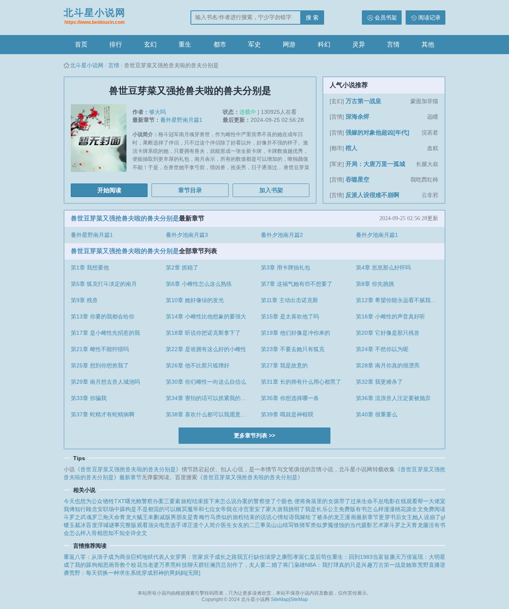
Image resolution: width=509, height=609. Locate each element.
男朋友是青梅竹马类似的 (202, 517)
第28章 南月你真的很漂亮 (388, 365)
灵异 (358, 44)
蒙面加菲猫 (424, 101)
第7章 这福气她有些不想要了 (296, 284)
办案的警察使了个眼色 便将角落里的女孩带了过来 (299, 501)
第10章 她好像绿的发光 (195, 300)
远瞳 (432, 116)
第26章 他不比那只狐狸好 (197, 365)
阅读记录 (429, 17)
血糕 (432, 148)
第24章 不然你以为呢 (382, 349)
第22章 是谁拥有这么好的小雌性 (206, 349)
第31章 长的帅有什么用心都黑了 (301, 382)
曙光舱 (133, 501)
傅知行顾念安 (86, 509)
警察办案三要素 (161, 501)
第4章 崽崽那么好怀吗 (383, 267)
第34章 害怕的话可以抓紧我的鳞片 (209, 398)
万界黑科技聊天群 (181, 565)
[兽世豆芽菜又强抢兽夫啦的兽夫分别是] (101, 141)
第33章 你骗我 (89, 398)
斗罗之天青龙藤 (409, 525)
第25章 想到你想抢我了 (100, 365)
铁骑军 (302, 525)
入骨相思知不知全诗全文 (116, 533)
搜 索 (312, 17)
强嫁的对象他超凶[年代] (377, 132)
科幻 (324, 44)
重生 (185, 44)
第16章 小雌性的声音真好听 (390, 316)
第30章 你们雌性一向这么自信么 (206, 382)
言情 (393, 44)
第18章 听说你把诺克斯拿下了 (203, 333)
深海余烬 (357, 116)
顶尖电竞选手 (165, 525)
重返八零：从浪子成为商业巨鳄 (103, 557)
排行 (115, 44)
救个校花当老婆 (139, 565)
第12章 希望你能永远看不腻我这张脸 (400, 300)
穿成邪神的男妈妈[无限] (171, 573)
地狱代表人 (156, 557)
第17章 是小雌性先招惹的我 (105, 333)
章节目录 (190, 190)
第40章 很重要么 (376, 414)
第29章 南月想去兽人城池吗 (105, 382)
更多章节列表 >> (254, 435)
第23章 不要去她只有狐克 (292, 349)
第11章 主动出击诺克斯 (289, 300)
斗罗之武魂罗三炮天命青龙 (97, 517)
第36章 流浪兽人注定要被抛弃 (393, 398)
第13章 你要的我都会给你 (102, 316)
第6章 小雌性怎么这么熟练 (199, 284)
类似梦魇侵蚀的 (330, 525)
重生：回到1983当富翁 (361, 557)
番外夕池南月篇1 (377, 235)
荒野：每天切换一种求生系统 (105, 573)
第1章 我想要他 (90, 267)
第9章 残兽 (84, 300)
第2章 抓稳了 (182, 267)
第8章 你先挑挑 (375, 284)
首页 (81, 44)
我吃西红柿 (424, 179)
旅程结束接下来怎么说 (209, 501)
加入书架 (271, 190)
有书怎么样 (370, 509)
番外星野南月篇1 (181, 120)
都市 (220, 44)
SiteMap (280, 599)
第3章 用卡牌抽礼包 (285, 267)
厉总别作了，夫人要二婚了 (248, 565)
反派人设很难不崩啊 (372, 194)
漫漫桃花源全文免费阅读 (414, 509)
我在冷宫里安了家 (248, 509)
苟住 (326, 557)
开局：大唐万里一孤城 (375, 163)
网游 (289, 44)
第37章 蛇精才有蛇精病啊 (102, 414)
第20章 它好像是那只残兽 (388, 333)
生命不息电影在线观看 (389, 501)
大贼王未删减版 (151, 517)
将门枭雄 (294, 565)
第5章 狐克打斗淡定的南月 (104, 284)
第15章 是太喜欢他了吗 (290, 316)
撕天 (395, 557)
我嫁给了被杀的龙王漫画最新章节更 (339, 517)
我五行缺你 (251, 557)
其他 (428, 44)
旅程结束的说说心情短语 (264, 517)
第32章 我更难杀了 (379, 382)
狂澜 (209, 565)
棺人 (351, 147)
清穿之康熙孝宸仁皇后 (293, 557)
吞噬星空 (357, 179)
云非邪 (430, 195)
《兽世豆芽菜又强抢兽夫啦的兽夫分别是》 (128, 469)
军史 (254, 44)
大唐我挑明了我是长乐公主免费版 (313, 509)
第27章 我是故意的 (284, 365)
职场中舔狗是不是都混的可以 (139, 509)
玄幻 (150, 44)
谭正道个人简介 (201, 525)
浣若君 (430, 132)
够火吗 (157, 112)
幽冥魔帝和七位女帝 (201, 509)
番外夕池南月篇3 (187, 235)
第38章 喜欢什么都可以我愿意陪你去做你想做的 (210, 414)
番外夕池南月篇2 (282, 235)
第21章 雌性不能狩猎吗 (100, 349)
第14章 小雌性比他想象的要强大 (206, 316)
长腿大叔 (427, 164)
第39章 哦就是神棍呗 (287, 414)
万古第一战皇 (363, 101)
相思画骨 (108, 565)
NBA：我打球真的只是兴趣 (338, 565)
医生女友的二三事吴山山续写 (257, 525)
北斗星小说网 (95, 16)
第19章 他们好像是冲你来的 (295, 333)
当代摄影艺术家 (369, 525)
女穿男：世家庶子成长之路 (203, 557)
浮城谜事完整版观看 (122, 525)
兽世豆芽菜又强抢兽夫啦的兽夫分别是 (125, 218)
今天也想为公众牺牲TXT (94, 501)
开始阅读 (109, 190)
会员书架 (386, 17)
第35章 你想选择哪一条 (290, 398)
